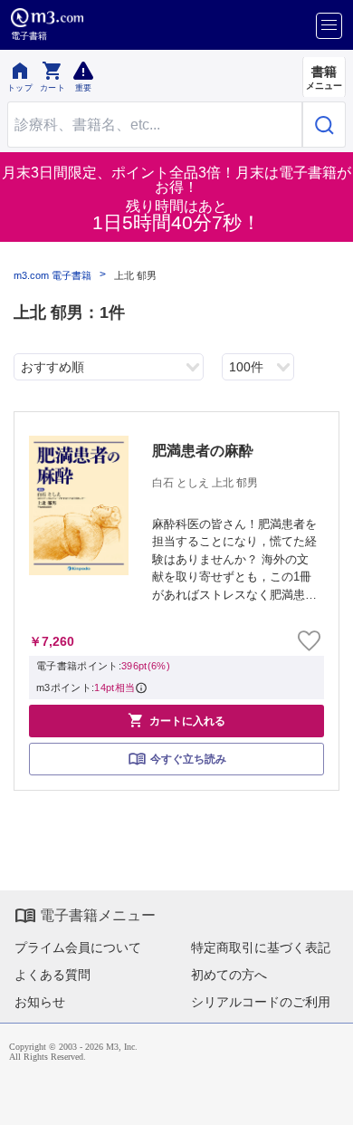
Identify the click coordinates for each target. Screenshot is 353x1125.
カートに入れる (176, 720)
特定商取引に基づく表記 (260, 947)
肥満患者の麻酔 (202, 450)
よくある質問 (52, 974)
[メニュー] (329, 26)
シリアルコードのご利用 (260, 1001)
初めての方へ (229, 974)
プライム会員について (77, 947)
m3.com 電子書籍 (52, 276)
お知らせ (39, 1001)
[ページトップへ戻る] (327, 1099)
